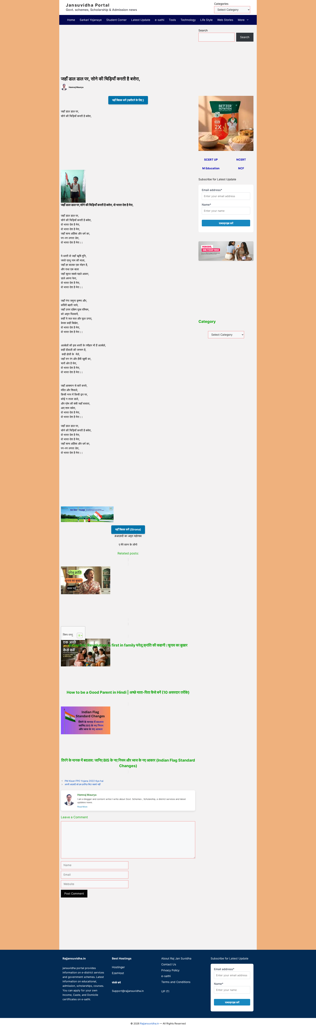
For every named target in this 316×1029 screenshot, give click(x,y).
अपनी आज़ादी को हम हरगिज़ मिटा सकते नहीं (82, 784)
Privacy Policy (170, 970)
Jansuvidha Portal (88, 5)
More (241, 20)
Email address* (212, 190)
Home (71, 20)
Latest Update (140, 20)
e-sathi (159, 20)
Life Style (206, 20)
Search (203, 30)
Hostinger (118, 967)
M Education (211, 168)
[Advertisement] (128, 51)
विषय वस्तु (68, 634)
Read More (82, 806)
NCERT (241, 159)
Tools (172, 20)
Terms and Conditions (175, 982)
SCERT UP (211, 159)
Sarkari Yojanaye (91, 20)
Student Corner (116, 20)
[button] (248, 20)
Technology (188, 20)
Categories (221, 3)
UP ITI (165, 991)
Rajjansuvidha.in (149, 1023)
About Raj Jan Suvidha (176, 958)
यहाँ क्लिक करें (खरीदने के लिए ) (128, 100)
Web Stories (225, 20)
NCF (241, 168)
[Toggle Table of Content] (78, 635)
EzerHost (118, 973)
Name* (206, 204)
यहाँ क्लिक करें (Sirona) (128, 529)
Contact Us (168, 964)
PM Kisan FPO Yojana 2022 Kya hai (84, 780)
